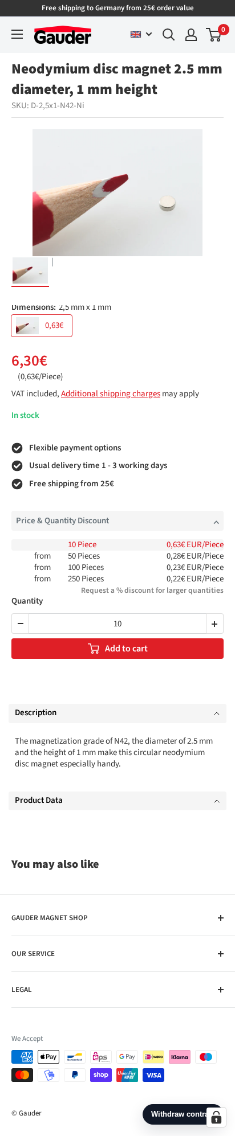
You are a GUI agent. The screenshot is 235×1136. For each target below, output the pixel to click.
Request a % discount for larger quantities (152, 590)
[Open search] (169, 34)
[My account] (191, 34)
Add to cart (126, 648)
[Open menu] (17, 34)
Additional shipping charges (110, 394)
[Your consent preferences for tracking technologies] (216, 1117)
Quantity (27, 601)
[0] (214, 35)
